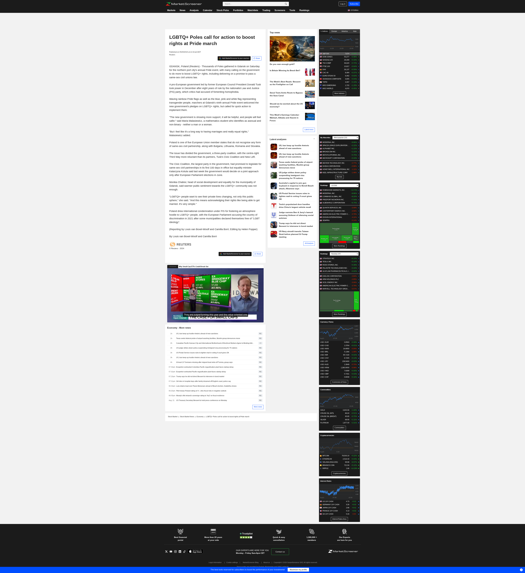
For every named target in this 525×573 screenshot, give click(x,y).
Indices (325, 31)
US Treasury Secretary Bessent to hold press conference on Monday (201, 400)
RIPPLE (325, 468)
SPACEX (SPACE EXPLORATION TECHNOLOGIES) (336, 145)
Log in (342, 4)
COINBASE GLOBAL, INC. (332, 196)
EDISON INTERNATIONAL (332, 217)
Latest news (308, 130)
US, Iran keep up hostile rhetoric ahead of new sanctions (197, 334)
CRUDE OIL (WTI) (327, 413)
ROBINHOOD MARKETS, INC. (334, 190)
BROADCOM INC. (329, 152)
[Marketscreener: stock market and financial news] (183, 4)
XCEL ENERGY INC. (330, 282)
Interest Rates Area (339, 519)
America (345, 31)
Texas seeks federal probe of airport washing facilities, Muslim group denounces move (208, 338)
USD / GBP (324, 374)
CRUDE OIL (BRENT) (328, 416)
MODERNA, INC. (329, 142)
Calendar (207, 10)
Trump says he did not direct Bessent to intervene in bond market (200, 376)
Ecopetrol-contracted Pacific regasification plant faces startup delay (201, 372)
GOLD (322, 410)
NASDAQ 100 (328, 60)
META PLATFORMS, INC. (332, 155)
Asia (354, 31)
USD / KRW (324, 368)
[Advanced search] (286, 4)
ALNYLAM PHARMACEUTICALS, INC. (336, 271)
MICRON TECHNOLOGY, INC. (334, 163)
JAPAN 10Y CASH (329, 508)
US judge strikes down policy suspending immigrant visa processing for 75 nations (206, 348)
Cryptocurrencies (327, 435)
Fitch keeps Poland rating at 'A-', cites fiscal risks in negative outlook (201, 391)
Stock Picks (223, 10)
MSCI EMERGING (329, 85)
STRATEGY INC (328, 258)
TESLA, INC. (327, 262)
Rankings (304, 10)
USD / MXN (324, 349)
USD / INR (324, 355)
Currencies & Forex (339, 382)
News (182, 10)
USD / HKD (324, 371)
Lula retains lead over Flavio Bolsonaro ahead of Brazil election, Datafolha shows (206, 386)
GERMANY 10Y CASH (331, 505)
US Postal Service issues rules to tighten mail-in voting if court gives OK (202, 353)
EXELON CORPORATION (332, 276)
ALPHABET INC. (329, 149)
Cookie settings (232, 562)
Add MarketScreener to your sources (235, 58)
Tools (292, 10)
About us (266, 562)
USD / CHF (324, 377)
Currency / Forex (326, 322)
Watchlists (252, 10)
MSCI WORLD (328, 88)
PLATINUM (324, 423)
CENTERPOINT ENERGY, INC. (334, 211)
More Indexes (339, 93)
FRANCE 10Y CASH (330, 511)
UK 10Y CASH (328, 514)
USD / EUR (324, 342)
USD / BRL (324, 352)
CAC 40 (325, 73)
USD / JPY (324, 361)
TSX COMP (327, 63)
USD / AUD (324, 364)
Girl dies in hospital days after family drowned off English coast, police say (203, 381)
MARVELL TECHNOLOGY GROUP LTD (336, 289)
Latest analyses (278, 139)
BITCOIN (326, 456)
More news (258, 407)
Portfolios (238, 10)
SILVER (323, 420)
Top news (275, 32)
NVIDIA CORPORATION (331, 166)
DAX (324, 69)
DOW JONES (327, 57)
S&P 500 (326, 54)
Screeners (280, 10)
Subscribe (354, 4)
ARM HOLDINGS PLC (331, 279)
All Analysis (309, 243)
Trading (266, 10)
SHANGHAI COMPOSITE (332, 79)
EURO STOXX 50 (329, 76)
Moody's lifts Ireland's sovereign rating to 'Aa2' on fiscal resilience (200, 396)
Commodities (325, 390)
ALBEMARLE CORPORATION (334, 203)
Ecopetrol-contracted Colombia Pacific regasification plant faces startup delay (205, 367)
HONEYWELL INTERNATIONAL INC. (336, 169)
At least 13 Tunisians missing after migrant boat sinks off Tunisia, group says (204, 362)
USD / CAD (324, 345)
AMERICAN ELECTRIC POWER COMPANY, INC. (336, 214)
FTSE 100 (326, 66)
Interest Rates (325, 481)
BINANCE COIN (328, 465)
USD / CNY (324, 358)
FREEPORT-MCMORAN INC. (333, 200)
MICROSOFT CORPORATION (334, 158)
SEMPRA (326, 220)
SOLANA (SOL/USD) (330, 462)
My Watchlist (325, 138)
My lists (339, 177)
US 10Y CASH (328, 501)
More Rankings (339, 246)
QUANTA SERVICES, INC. (332, 208)
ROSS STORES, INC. (330, 265)
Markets (171, 10)
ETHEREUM (327, 459)
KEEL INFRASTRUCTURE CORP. (335, 173)
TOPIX (325, 82)
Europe (334, 31)
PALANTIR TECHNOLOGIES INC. (335, 268)
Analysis (194, 10)
